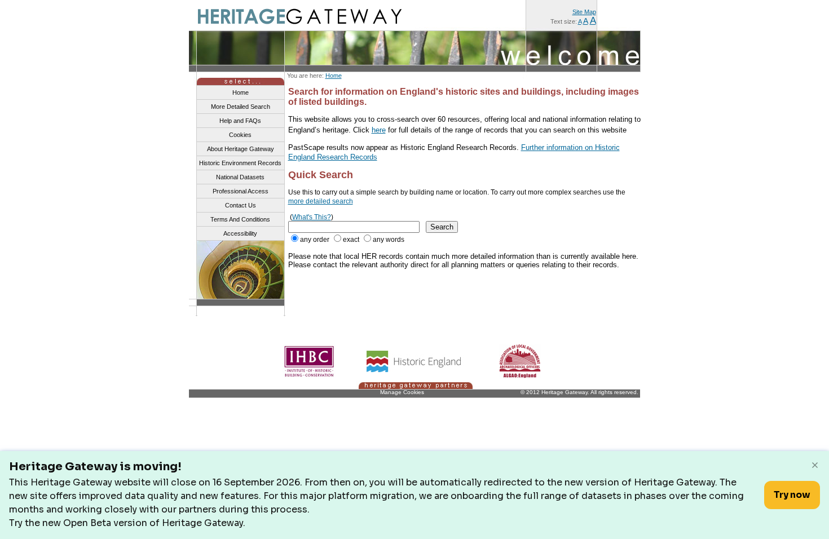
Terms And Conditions (240, 219)
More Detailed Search (240, 106)
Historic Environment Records (240, 163)
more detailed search (320, 201)
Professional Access (240, 191)
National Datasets (240, 177)
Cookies (240, 134)
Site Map (584, 11)
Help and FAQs (240, 120)
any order (314, 240)
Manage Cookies (402, 392)
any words (388, 240)
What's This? (311, 217)
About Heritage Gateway (240, 148)
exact (351, 240)
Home (333, 75)
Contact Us (240, 205)
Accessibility (240, 233)
